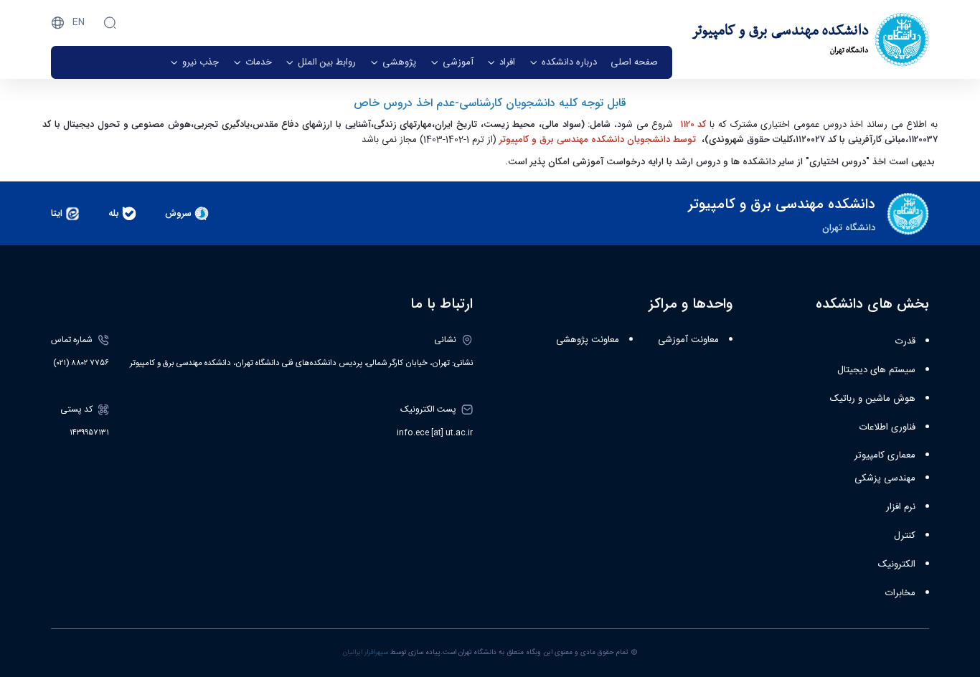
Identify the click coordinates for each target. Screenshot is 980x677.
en (78, 22)
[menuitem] (634, 62)
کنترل (904, 536)
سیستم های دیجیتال (876, 370)
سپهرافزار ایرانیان (365, 652)
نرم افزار (900, 507)
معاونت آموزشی (688, 340)
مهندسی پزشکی (884, 478)
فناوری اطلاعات (887, 427)
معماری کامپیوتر (884, 455)
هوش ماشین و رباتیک (872, 399)
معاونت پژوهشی (587, 340)
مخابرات (900, 593)
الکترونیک (896, 564)
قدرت (905, 341)
